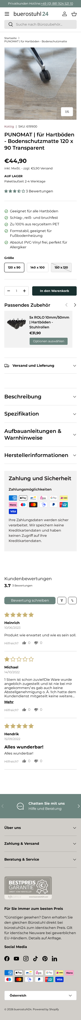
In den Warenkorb (54, 291)
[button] (74, 14)
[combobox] (40, 24)
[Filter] (61, 600)
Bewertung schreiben (30, 600)
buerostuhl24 (23, 1009)
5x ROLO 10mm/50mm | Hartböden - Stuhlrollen (49, 322)
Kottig (9, 126)
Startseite (10, 38)
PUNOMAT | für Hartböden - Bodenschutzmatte (35, 41)
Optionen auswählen (48, 341)
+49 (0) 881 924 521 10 (57, 3)
